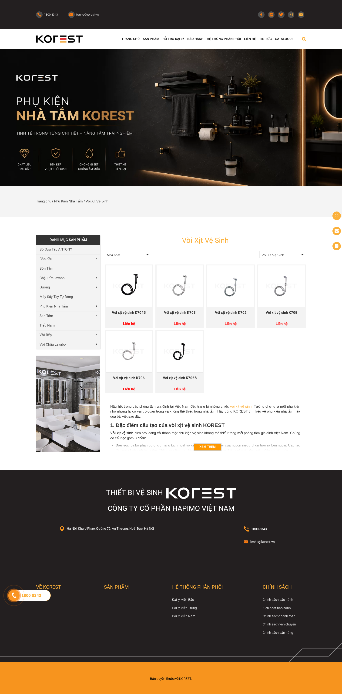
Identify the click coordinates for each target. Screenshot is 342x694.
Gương (45, 287)
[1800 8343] (336, 216)
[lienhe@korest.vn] (336, 231)
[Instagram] (291, 14)
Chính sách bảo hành (278, 599)
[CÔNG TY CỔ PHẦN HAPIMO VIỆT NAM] (59, 39)
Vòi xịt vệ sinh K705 (281, 313)
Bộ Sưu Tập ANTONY (56, 249)
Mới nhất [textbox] (113, 255)
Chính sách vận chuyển (279, 624)
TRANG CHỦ (130, 39)
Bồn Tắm (46, 269)
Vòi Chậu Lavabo (53, 345)
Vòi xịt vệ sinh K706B (180, 378)
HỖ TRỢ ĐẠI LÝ (173, 39)
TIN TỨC (265, 39)
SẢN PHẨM (151, 39)
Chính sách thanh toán (279, 616)
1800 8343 (259, 529)
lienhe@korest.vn (262, 542)
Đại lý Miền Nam (183, 616)
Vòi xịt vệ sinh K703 (180, 313)
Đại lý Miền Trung (184, 608)
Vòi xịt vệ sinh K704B (129, 313)
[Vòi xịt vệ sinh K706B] (180, 351)
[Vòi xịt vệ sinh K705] (281, 286)
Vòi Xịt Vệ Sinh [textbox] (273, 255)
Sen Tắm (46, 316)
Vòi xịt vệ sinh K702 (231, 313)
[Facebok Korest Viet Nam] (336, 246)
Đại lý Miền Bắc (183, 599)
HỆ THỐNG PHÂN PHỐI (224, 39)
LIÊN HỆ (250, 39)
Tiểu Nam (47, 325)
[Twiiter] (281, 14)
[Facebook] (261, 14)
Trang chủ (43, 201)
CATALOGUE (284, 39)
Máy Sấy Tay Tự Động (56, 297)
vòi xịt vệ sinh (240, 406)
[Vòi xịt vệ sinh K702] (230, 286)
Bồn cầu (46, 259)
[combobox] (128, 254)
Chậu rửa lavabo (52, 278)
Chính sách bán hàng (278, 633)
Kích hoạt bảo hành (277, 608)
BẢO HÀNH (195, 39)
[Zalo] (271, 14)
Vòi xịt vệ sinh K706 (129, 378)
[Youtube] (301, 14)
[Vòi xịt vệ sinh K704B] (129, 286)
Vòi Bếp (46, 335)
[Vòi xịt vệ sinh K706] (129, 351)
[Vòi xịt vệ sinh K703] (180, 286)
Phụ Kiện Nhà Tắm (68, 201)
